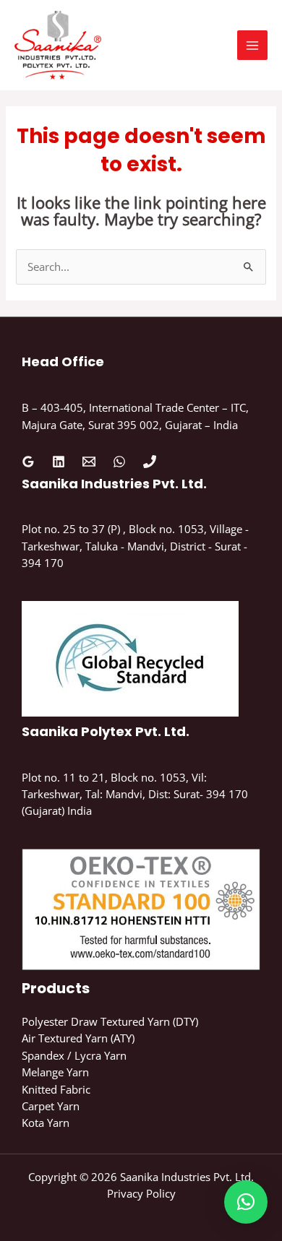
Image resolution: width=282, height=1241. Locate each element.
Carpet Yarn (51, 1106)
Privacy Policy (141, 1193)
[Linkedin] (58, 461)
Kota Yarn (45, 1122)
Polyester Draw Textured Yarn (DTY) (110, 1021)
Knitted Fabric (56, 1089)
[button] (246, 1202)
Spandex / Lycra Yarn (74, 1055)
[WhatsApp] (119, 461)
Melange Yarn (55, 1072)
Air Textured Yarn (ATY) (78, 1038)
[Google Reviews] (28, 461)
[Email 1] (88, 461)
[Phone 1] (149, 461)
